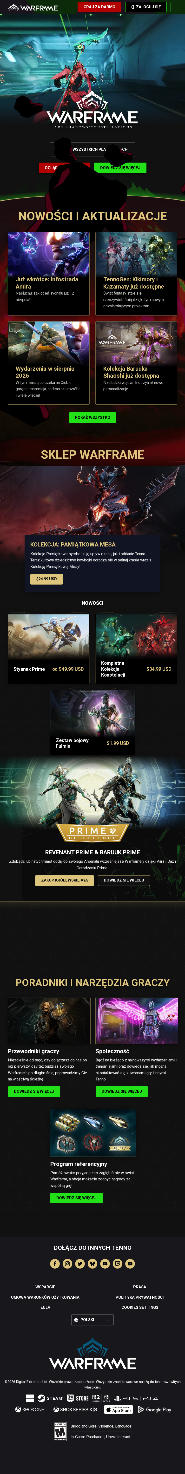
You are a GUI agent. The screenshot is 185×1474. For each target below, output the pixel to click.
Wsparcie (45, 1287)
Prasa (139, 1287)
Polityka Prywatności (140, 1297)
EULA (45, 1307)
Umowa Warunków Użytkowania (45, 1297)
